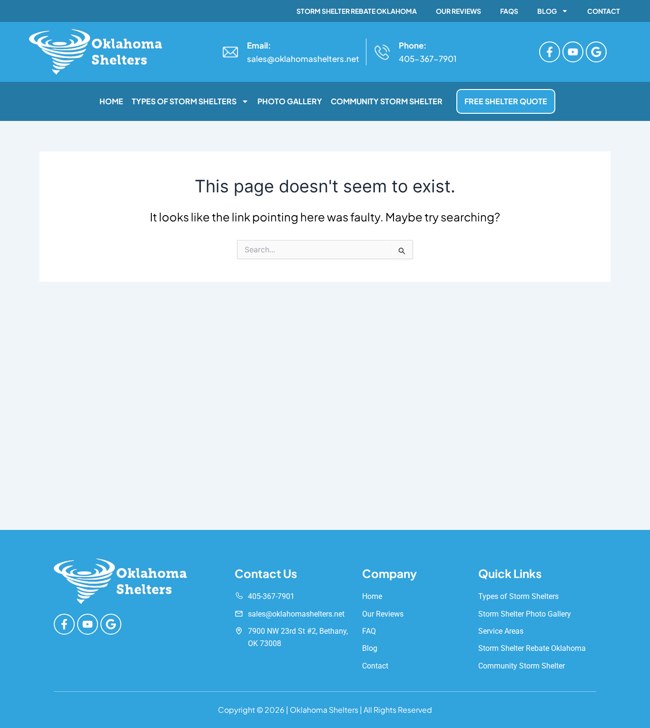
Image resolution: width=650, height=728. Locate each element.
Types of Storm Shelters (184, 101)
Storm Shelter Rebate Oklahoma (356, 11)
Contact (603, 11)
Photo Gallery (289, 101)
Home (111, 101)
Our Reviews (458, 11)
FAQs (509, 11)
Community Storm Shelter (387, 101)
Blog (547, 11)
